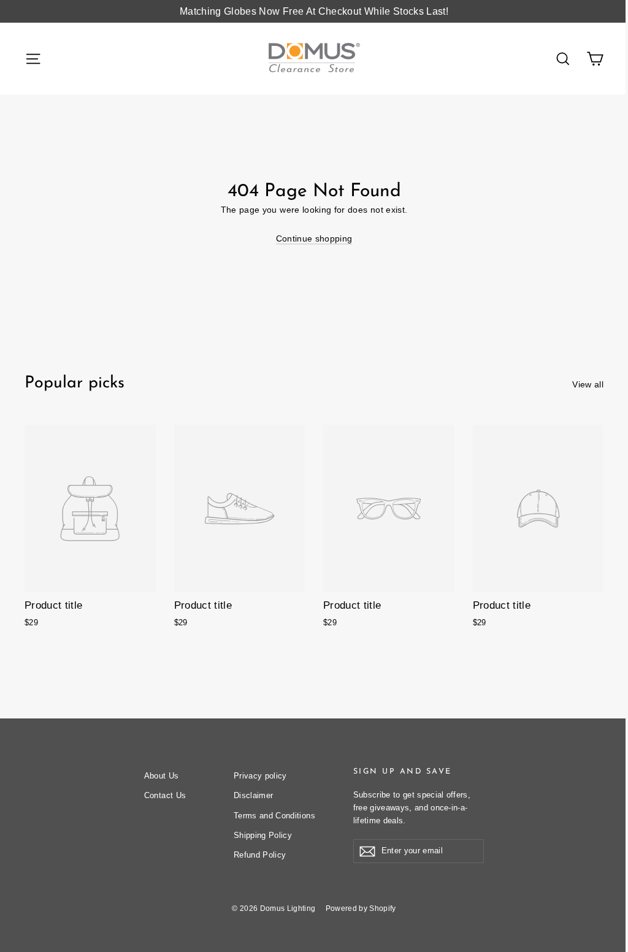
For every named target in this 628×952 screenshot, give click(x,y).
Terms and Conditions (274, 815)
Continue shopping (314, 238)
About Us (161, 775)
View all (587, 384)
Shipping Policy (263, 835)
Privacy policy (260, 775)
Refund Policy (260, 854)
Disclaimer (254, 795)
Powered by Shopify (361, 908)
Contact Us (165, 795)
